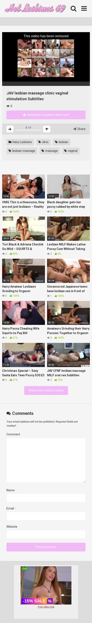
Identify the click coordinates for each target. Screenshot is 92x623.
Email (11, 508)
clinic (45, 142)
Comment (13, 434)
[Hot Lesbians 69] (34, 9)
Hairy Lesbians (22, 142)
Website (11, 526)
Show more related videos (46, 390)
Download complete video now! (47, 115)
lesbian (63, 142)
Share (81, 129)
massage (51, 150)
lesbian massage (23, 150)
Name (11, 490)
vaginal (72, 150)
